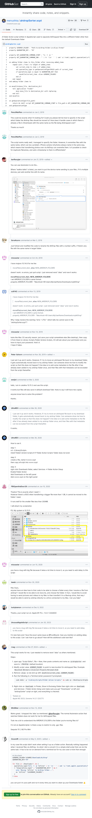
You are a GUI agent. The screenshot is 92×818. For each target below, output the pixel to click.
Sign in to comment (78, 794)
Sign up (82, 4)
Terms (18, 806)
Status (39, 806)
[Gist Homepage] (12, 4)
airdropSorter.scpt (31, 20)
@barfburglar (54, 713)
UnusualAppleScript (19, 622)
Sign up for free (12, 794)
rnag (13, 647)
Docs (54, 806)
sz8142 (14, 291)
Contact (60, 806)
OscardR (14, 739)
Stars (36, 30)
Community (46, 806)
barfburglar (16, 159)
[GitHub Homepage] (38, 811)
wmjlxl (14, 380)
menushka (12, 20)
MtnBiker (15, 708)
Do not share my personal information (46, 808)
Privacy (24, 806)
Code (8, 30)
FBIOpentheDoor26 (19, 486)
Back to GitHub (60, 4)
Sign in (73, 4)
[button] (71, 29)
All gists (49, 4)
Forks (50, 30)
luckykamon (16, 607)
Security (32, 806)
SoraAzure (15, 240)
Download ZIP (84, 29)
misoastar (15, 258)
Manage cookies (70, 806)
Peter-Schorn (16, 354)
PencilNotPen (16, 112)
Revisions (21, 30)
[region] (46, 77)
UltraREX (14, 408)
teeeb (13, 582)
